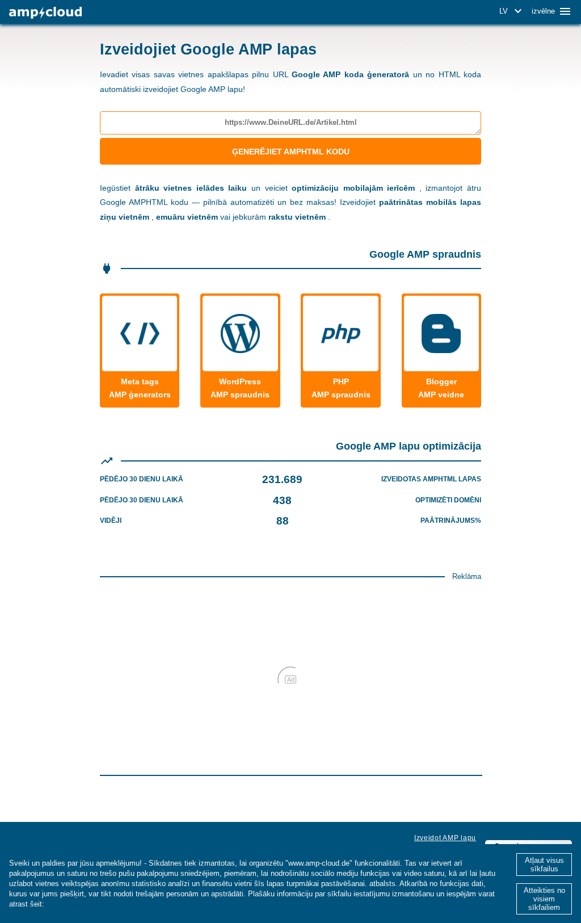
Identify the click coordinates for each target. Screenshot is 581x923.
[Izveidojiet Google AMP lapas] (45, 13)
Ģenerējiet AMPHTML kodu (291, 151)
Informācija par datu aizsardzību (104, 904)
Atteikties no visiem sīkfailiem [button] (544, 899)
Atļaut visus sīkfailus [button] (544, 864)
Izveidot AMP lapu (445, 838)
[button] (512, 11)
